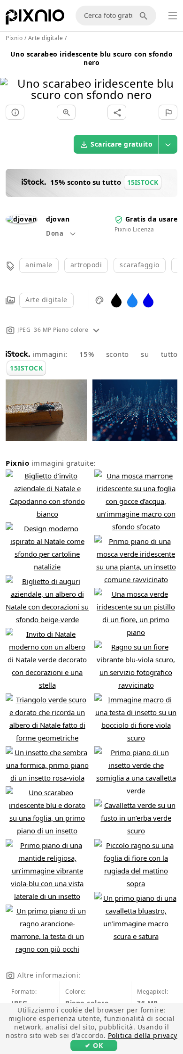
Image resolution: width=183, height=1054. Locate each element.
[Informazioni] (15, 112)
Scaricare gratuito (121, 144)
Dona (55, 233)
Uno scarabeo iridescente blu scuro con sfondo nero (91, 58)
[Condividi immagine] (116, 112)
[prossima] (172, 77)
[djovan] (21, 218)
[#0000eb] (148, 299)
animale (39, 264)
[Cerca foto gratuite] (145, 15)
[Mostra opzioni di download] (168, 144)
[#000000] (116, 299)
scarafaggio (140, 264)
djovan (57, 218)
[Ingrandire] (66, 112)
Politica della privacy (142, 1035)
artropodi (86, 264)
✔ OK (94, 1045)
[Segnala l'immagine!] (168, 112)
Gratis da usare (151, 218)
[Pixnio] (35, 18)
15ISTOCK (26, 367)
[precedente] (10, 77)
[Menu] (173, 15)
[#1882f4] (132, 299)
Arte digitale (46, 299)
